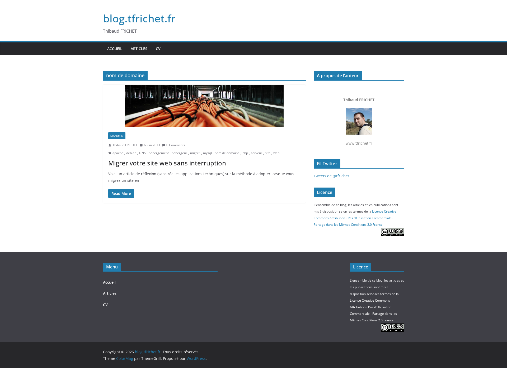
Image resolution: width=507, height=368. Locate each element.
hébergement (159, 153)
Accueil (114, 48)
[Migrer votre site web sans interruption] (204, 106)
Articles (139, 48)
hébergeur (179, 153)
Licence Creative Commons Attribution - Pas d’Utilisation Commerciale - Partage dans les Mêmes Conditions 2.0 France (355, 218)
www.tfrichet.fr (358, 121)
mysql (207, 153)
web (276, 153)
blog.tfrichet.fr (139, 18)
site (267, 153)
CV (158, 48)
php (245, 153)
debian (131, 153)
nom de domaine (227, 153)
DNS (142, 153)
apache (117, 153)
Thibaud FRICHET (125, 145)
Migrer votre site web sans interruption (167, 163)
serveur (256, 153)
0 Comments (175, 145)
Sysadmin (116, 136)
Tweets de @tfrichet (331, 175)
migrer (195, 153)
